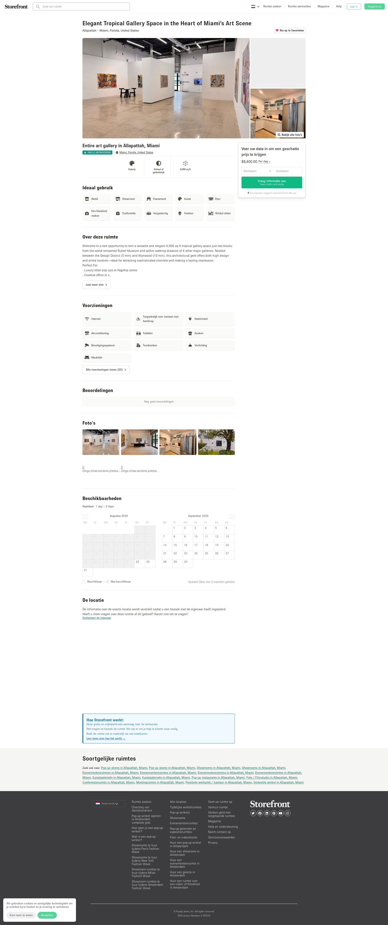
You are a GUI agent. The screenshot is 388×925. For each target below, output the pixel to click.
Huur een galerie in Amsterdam (182, 873)
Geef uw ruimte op (220, 801)
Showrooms (177, 818)
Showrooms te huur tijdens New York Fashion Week (144, 861)
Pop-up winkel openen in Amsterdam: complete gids (146, 819)
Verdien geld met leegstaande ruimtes (221, 814)
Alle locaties (178, 801)
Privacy (213, 842)
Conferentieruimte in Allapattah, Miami (108, 782)
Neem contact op (219, 832)
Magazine (214, 821)
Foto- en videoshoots (183, 837)
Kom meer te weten (21, 915)
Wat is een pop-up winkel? (144, 838)
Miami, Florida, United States (136, 152)
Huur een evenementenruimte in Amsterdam (184, 863)
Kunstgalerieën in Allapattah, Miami (116, 777)
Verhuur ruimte (218, 807)
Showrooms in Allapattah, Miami (218, 767)
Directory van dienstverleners (142, 808)
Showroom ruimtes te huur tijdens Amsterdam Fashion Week (147, 885)
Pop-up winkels (180, 812)
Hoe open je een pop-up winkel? (147, 829)
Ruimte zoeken (141, 801)
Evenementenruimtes (184, 823)
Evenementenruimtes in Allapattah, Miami (110, 772)
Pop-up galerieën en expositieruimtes (183, 830)
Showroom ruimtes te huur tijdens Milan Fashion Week (146, 873)
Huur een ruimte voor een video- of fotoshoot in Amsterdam (185, 884)
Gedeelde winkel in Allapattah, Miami (278, 782)
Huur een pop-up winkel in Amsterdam (185, 844)
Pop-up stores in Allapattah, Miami (124, 767)
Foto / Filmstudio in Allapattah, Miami (271, 777)
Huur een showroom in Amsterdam (184, 853)
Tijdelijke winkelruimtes (185, 807)
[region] (158, 671)
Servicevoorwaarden (221, 837)
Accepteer (47, 915)
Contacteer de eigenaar (96, 617)
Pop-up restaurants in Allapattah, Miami (218, 777)
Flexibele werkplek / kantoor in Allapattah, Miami (219, 782)
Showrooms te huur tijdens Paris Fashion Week (145, 848)
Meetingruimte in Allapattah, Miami (160, 782)
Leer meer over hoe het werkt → (105, 738)
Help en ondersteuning (223, 826)
